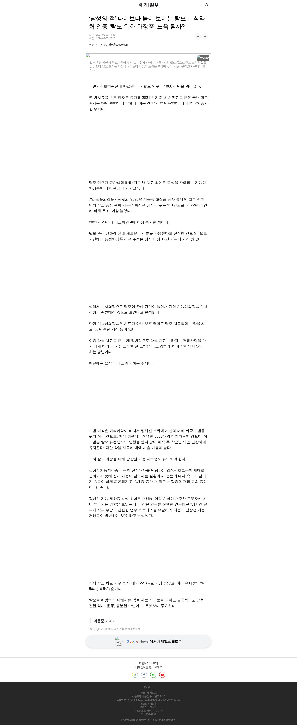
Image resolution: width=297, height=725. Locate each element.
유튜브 (162, 675)
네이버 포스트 (153, 675)
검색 (206, 5)
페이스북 (144, 675)
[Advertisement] (148, 145)
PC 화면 (148, 686)
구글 (135, 675)
